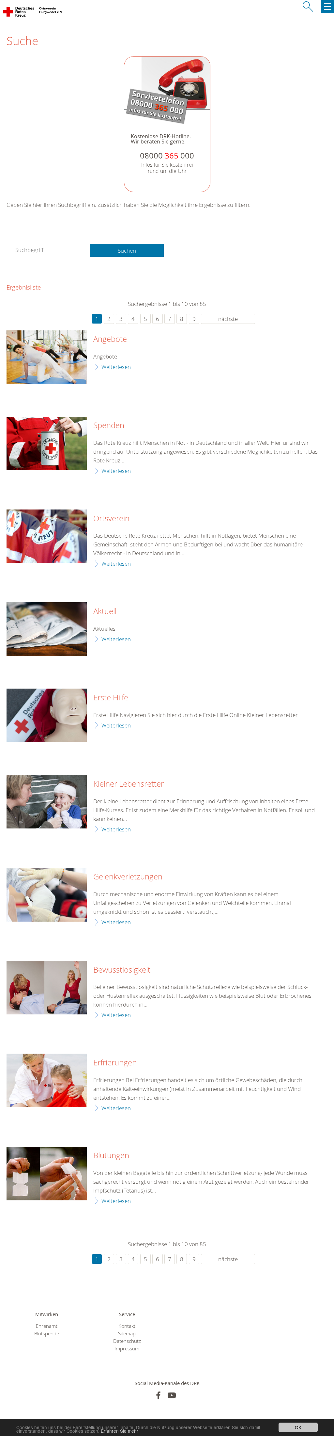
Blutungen (111, 1155)
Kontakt (126, 1326)
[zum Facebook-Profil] (158, 1395)
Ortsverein (111, 519)
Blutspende (46, 1333)
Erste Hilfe (110, 698)
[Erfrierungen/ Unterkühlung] (47, 1080)
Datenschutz (127, 1341)
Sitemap (127, 1333)
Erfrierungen (115, 1063)
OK (298, 1427)
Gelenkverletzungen (127, 877)
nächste (228, 319)
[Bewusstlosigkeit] (47, 987)
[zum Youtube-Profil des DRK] (172, 1395)
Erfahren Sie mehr (119, 1431)
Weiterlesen (116, 367)
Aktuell (104, 611)
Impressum (126, 1348)
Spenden (108, 425)
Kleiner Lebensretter (128, 784)
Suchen (127, 250)
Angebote (110, 339)
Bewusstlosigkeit (121, 970)
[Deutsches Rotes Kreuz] (19, 13)
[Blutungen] (47, 1173)
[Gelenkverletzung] (47, 895)
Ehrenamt (46, 1326)
